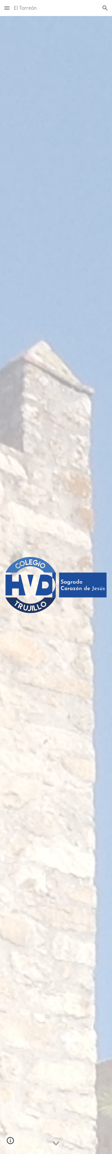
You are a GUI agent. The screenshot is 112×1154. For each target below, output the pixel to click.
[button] (7, 8)
